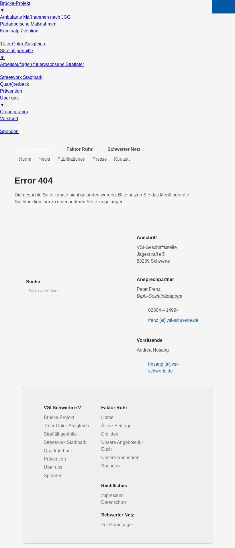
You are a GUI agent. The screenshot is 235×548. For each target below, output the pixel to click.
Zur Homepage (116, 524)
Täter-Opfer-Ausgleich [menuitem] (22, 43)
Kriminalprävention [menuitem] (19, 30)
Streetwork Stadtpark (65, 442)
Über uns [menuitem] (9, 101)
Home (25, 158)
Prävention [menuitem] (11, 91)
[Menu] (223, 6)
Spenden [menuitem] (9, 131)
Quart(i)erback (58, 450)
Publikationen (71, 158)
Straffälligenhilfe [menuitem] (16, 54)
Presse (100, 158)
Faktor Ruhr (79, 149)
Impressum (112, 495)
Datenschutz (114, 502)
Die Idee (109, 434)
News (44, 158)
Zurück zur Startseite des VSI (57, 252)
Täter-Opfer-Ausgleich (66, 425)
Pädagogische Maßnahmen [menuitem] (28, 24)
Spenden (53, 475)
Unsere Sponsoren (120, 457)
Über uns (53, 467)
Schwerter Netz (123, 149)
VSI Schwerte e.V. (35, 149)
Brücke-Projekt (59, 417)
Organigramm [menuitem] (14, 111)
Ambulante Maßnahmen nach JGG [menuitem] (35, 17)
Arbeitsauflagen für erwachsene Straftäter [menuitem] (42, 64)
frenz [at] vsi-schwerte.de (173, 320)
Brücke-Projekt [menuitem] (15, 7)
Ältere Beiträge (116, 425)
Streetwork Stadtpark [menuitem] (21, 77)
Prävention (55, 459)
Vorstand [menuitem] (9, 118)
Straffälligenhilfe (60, 434)
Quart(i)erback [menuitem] (14, 84)
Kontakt (122, 158)
